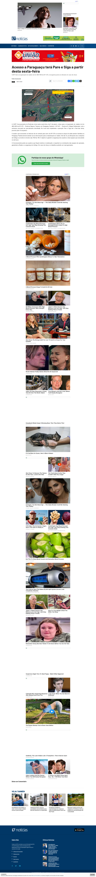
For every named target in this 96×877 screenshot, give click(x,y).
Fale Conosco (43, 45)
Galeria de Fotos (22, 45)
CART (13, 81)
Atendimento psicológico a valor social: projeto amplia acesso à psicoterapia (19, 809)
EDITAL (33, 804)
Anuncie (15, 856)
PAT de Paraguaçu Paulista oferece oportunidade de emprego (53, 852)
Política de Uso (16, 854)
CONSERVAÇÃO (71, 804)
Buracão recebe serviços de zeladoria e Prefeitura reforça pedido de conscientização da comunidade (75, 809)
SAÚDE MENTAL (15, 804)
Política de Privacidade (18, 851)
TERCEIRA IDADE (53, 804)
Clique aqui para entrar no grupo (41, 163)
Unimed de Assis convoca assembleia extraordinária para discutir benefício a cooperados (38, 809)
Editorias (13, 45)
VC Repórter (51, 45)
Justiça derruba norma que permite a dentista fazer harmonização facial (53, 864)
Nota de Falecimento (33, 45)
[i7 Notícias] (19, 38)
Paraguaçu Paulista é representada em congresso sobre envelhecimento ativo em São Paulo (57, 809)
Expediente (15, 861)
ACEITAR (92, 874)
